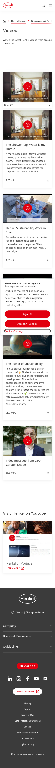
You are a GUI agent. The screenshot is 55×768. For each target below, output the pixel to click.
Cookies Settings (14, 331)
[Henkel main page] (8, 5)
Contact (25, 666)
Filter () (8, 105)
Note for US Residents (27, 732)
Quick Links (11, 647)
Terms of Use (27, 715)
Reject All (28, 314)
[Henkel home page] (4, 21)
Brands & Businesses (17, 636)
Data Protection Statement (27, 720)
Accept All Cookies (27, 323)
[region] (27, 307)
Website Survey (25, 691)
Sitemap (27, 703)
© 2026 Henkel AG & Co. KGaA (27, 754)
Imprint (27, 709)
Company (9, 626)
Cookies (27, 726)
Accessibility (28, 738)
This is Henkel (18, 21)
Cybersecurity (27, 744)
